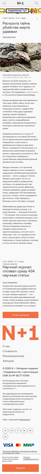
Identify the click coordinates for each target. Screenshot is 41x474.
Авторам (8, 361)
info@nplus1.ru (24, 420)
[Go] (4, 3)
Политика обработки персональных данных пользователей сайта (20, 452)
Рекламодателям (13, 356)
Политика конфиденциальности (31, 458)
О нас (6, 346)
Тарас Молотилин (9, 37)
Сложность (10, 351)
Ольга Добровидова (10, 282)
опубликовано (31, 92)
